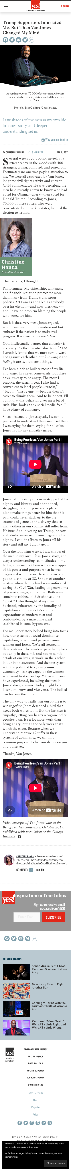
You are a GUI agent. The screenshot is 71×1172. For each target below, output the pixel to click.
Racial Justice (35, 1056)
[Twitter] (12, 40)
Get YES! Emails (36, 1093)
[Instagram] (31, 1123)
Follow (35, 1114)
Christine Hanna (15, 152)
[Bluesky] (25, 40)
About (35, 1100)
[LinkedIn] (44, 1123)
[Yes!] (35, 5)
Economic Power (35, 1077)
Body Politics (35, 1063)
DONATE (65, 6)
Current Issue (35, 1084)
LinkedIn (39, 870)
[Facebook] (5, 40)
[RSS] (50, 1123)
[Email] (18, 40)
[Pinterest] (38, 1123)
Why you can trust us (56, 139)
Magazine (35, 1107)
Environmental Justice (35, 1049)
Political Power (35, 1070)
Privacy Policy (11, 1157)
